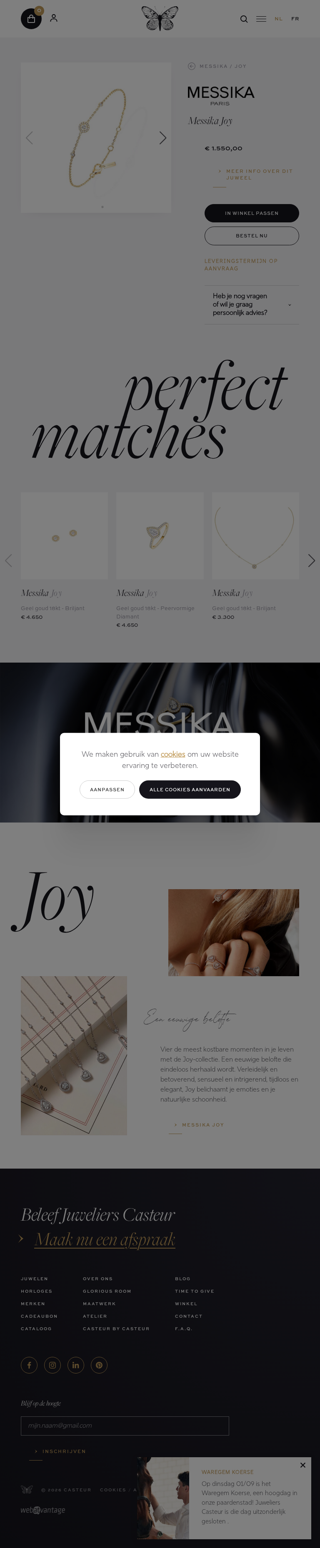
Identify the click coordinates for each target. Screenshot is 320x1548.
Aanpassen (107, 789)
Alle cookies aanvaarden (190, 789)
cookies (173, 754)
